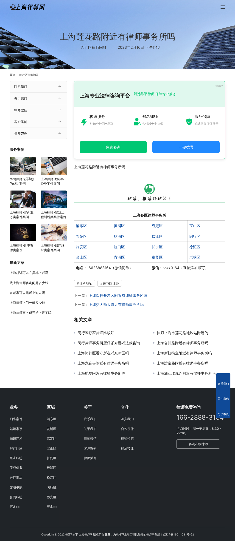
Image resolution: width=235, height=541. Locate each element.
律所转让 (127, 448)
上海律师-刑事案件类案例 (22, 247)
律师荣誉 (20, 133)
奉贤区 (157, 257)
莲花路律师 (111, 283)
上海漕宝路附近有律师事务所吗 (182, 363)
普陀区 (81, 236)
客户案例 (20, 122)
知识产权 (16, 438)
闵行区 (194, 236)
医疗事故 (16, 477)
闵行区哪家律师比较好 (96, 333)
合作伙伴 (127, 429)
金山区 (81, 257)
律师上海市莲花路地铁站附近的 (182, 333)
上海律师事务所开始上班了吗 (30, 313)
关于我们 (20, 98)
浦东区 (81, 225)
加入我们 (127, 419)
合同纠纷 (16, 497)
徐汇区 (194, 247)
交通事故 (16, 487)
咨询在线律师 (198, 444)
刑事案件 (16, 419)
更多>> (15, 507)
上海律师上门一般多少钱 (27, 303)
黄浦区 (119, 225)
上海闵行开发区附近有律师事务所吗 (118, 295)
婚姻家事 (16, 429)
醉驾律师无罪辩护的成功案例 (22, 181)
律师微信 (20, 110)
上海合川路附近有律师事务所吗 (182, 343)
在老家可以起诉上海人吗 (27, 293)
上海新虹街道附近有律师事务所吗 (184, 353)
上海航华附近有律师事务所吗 (101, 373)
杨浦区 (119, 236)
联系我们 (20, 86)
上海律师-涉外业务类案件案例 (22, 214)
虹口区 (119, 247)
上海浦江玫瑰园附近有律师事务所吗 (186, 373)
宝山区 (194, 225)
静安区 (81, 247)
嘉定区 (157, 225)
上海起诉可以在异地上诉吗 (29, 273)
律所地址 (85, 283)
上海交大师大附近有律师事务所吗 (116, 304)
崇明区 (194, 257)
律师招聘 (127, 438)
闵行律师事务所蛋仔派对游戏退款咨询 (109, 343)
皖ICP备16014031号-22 (178, 534)
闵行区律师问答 (93, 47)
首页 (12, 75)
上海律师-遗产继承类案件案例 (52, 247)
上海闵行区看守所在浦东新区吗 (103, 353)
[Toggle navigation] (223, 7)
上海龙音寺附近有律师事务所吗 (103, 363)
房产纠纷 (16, 448)
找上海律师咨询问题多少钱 (29, 283)
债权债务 (16, 468)
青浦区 (119, 257)
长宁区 (157, 247)
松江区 (157, 236)
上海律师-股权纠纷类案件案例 (52, 181)
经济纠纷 (16, 458)
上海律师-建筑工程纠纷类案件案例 (53, 214)
